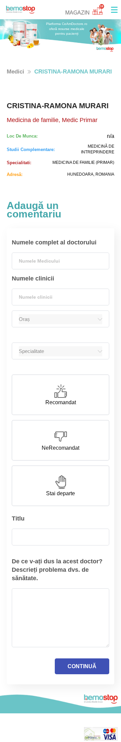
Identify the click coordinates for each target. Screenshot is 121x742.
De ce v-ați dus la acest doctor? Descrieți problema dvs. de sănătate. (57, 570)
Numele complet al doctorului (54, 242)
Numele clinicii (33, 278)
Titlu (18, 518)
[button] (114, 10)
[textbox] (60, 261)
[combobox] (60, 261)
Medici (15, 71)
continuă (82, 666)
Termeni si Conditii (28, 738)
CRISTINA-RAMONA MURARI (73, 71)
